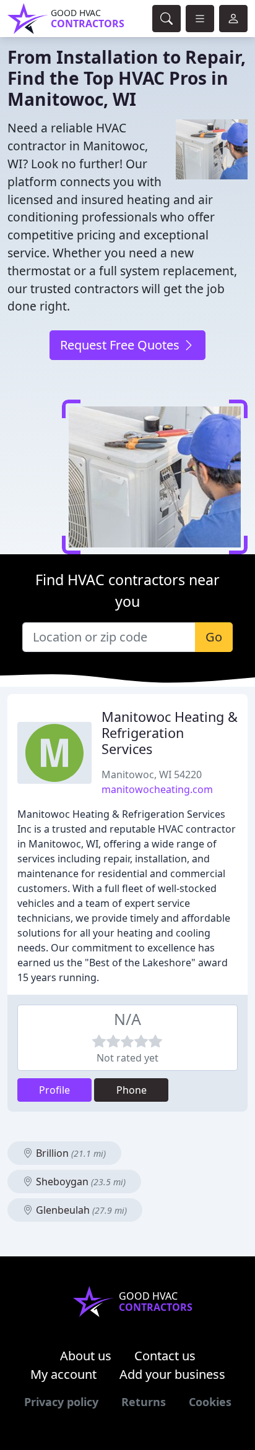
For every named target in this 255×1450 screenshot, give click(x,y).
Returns (143, 1401)
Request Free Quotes (121, 345)
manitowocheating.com (157, 789)
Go (213, 636)
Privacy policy (61, 1401)
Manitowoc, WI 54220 (152, 774)
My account (63, 1374)
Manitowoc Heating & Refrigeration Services (170, 733)
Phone (131, 1090)
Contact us (165, 1355)
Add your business (172, 1374)
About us (85, 1355)
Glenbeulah (80, 1210)
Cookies (210, 1401)
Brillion (69, 1153)
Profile (54, 1090)
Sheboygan (79, 1181)
